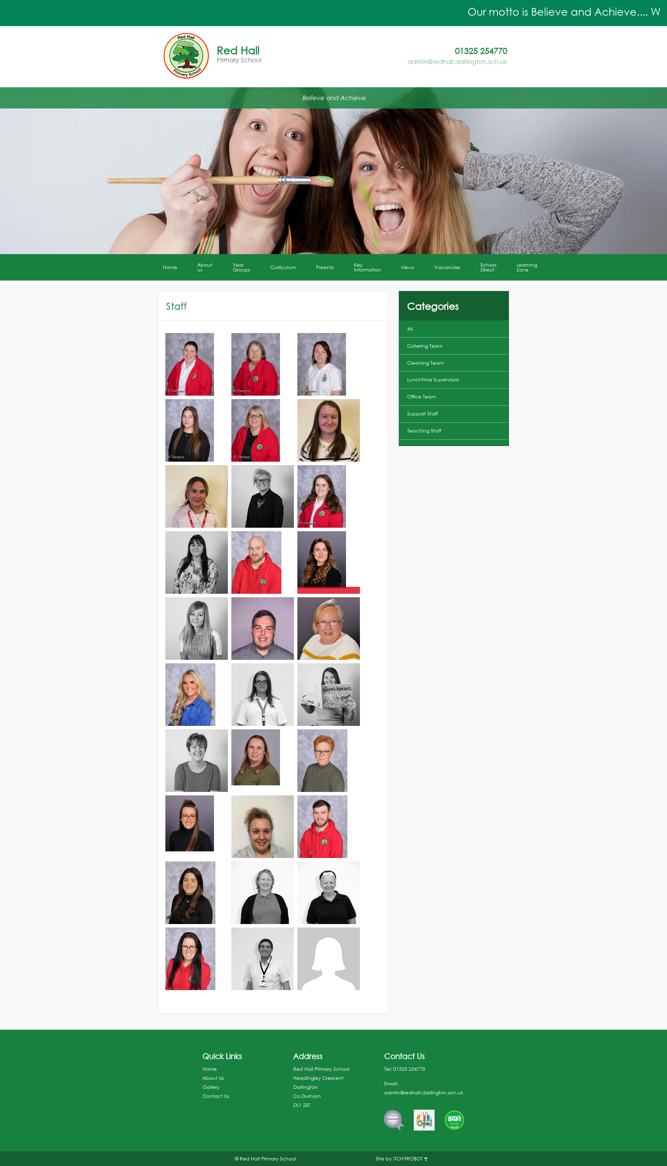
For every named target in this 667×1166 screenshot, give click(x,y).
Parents (325, 267)
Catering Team (425, 345)
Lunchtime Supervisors (433, 379)
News (407, 267)
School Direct (488, 267)
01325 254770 (409, 1069)
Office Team (421, 396)
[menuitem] (170, 267)
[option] (394, 1117)
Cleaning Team (425, 362)
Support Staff (422, 413)
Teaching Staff (424, 430)
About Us (213, 1078)
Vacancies (447, 267)
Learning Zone (527, 267)
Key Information (367, 267)
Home (170, 267)
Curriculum (283, 267)
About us (204, 267)
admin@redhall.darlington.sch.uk (457, 61)
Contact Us (216, 1096)
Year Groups (241, 267)
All (410, 328)
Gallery (211, 1087)
